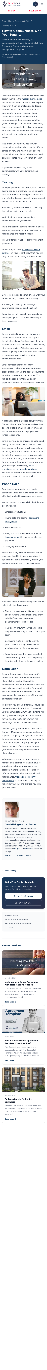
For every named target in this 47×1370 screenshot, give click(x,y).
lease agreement (13, 537)
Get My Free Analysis (23, 896)
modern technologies (32, 99)
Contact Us (9, 927)
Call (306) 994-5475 (23, 903)
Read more (9, 1002)
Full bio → (9, 856)
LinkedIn (19, 856)
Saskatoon (28, 848)
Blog (4, 21)
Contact (28, 856)
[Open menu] (42, 4)
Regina (11, 11)
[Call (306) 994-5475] (35, 4)
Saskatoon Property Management (18, 923)
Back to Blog (10, 871)
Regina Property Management (17, 919)
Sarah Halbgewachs (13, 54)
